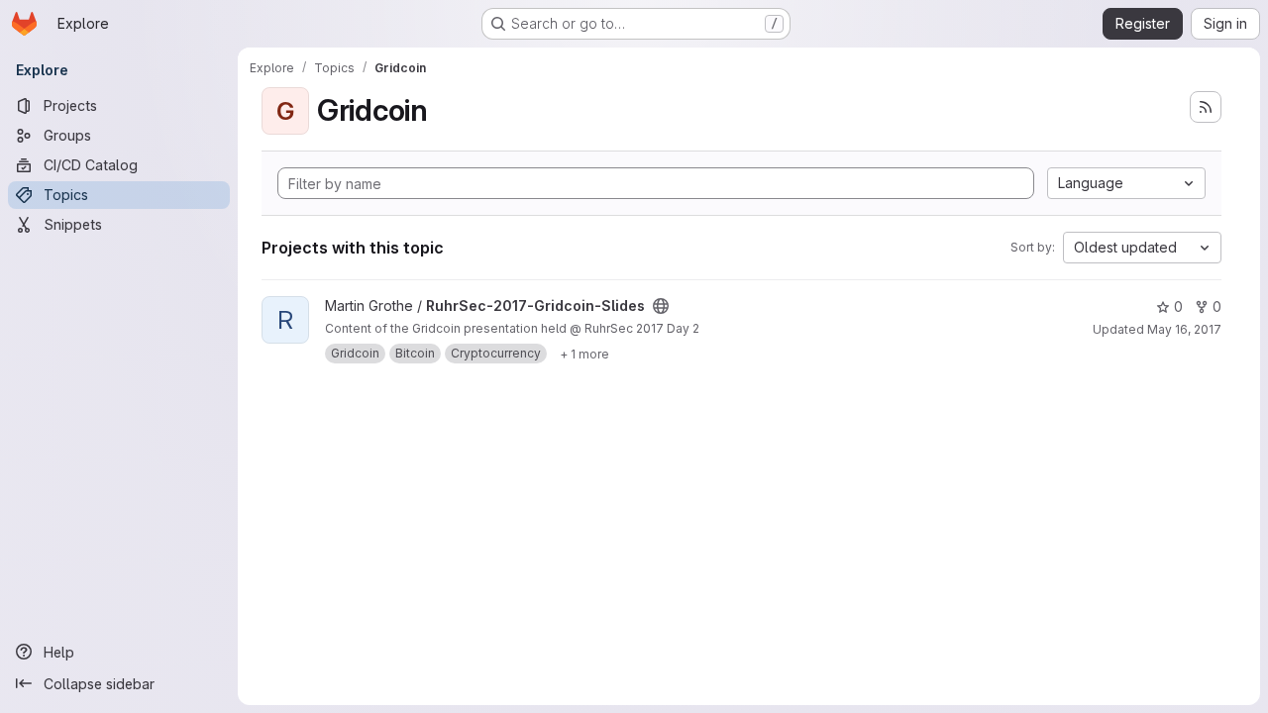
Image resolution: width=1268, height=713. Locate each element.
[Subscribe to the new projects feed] (1205, 107)
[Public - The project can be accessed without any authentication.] (661, 306)
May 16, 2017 (1184, 329)
